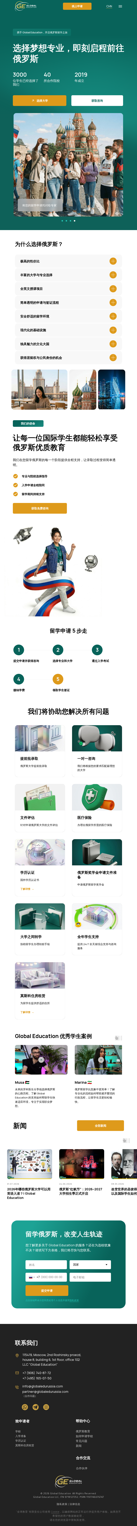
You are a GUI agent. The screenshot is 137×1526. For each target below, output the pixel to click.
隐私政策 (74, 1300)
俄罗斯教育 (83, 1431)
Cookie (55, 1511)
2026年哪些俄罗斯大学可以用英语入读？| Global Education (28, 1193)
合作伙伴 (81, 1468)
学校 (18, 1431)
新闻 (79, 1446)
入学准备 (20, 1436)
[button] (77, 6)
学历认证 (27, 872)
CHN (109, 6)
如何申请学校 (84, 1436)
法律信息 (75, 1504)
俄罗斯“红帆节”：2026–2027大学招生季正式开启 (80, 1191)
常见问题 (81, 1441)
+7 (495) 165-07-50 (36, 1378)
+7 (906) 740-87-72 (36, 1373)
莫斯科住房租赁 (32, 995)
